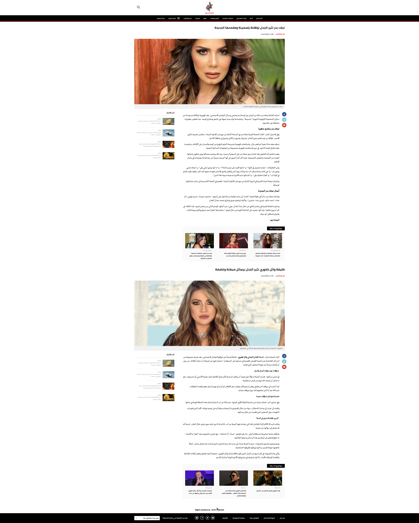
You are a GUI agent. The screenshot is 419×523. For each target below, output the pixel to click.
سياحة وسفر (161, 18)
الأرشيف (225, 518)
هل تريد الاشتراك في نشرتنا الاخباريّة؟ (174, 518)
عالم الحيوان (172, 18)
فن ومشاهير (187, 18)
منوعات (197, 18)
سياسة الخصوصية (239, 518)
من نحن (282, 518)
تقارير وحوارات (214, 18)
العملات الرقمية (227, 18)
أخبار (251, 18)
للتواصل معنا (254, 518)
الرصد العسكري (241, 18)
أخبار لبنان (259, 18)
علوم (205, 18)
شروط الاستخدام (269, 518)
